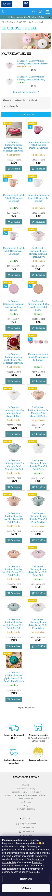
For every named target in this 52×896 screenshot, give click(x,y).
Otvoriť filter (26, 114)
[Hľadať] (33, 11)
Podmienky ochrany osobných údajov (26, 792)
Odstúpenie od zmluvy (26, 809)
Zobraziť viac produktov (24, 92)
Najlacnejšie (20, 100)
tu (38, 872)
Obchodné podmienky (26, 788)
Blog (26, 805)
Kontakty (26, 785)
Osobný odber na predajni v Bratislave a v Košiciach (26, 795)
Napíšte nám (26, 802)
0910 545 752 (28, 827)
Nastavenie (26, 879)
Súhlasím (26, 888)
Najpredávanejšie (10, 106)
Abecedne (7, 100)
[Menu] (48, 11)
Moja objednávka (26, 799)
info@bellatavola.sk (28, 824)
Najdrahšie (33, 100)
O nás (26, 782)
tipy (42, 17)
